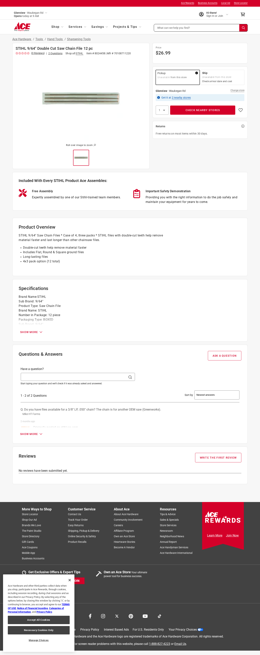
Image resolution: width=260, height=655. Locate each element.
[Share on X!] (117, 615)
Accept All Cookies (38, 619)
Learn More (214, 535)
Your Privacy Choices (183, 629)
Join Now (232, 535)
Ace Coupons (29, 547)
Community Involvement (128, 519)
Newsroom (166, 530)
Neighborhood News (172, 536)
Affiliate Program (124, 530)
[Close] (69, 580)
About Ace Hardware (126, 514)
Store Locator (241, 3)
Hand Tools (55, 39)
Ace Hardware (22, 39)
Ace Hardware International (176, 552)
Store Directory (30, 536)
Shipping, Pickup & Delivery (83, 530)
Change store (237, 90)
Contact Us (74, 514)
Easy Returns (76, 525)
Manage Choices (39, 640)
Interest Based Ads (116, 629)
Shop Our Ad (29, 519)
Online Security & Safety (82, 536)
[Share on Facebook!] (90, 615)
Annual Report (168, 541)
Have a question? (32, 369)
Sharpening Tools (79, 39)
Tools (39, 39)
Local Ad (225, 3)
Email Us (180, 643)
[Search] (243, 28)
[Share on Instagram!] (103, 615)
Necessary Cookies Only (38, 630)
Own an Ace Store (124, 536)
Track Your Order (78, 519)
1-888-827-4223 (159, 643)
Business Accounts (207, 3)
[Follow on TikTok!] (159, 615)
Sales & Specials (169, 519)
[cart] (244, 14)
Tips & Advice (167, 514)
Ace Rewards (187, 3)
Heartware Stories (124, 541)
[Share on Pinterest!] (131, 615)
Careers (118, 525)
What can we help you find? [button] (173, 27)
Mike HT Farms (31, 414)
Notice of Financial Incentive (32, 608)
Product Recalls (77, 541)
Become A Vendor (124, 547)
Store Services (168, 525)
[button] (201, 28)
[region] (38, 613)
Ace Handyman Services (174, 547)
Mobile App (28, 552)
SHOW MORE (29, 332)
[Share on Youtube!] (145, 615)
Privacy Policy (89, 629)
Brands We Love (31, 525)
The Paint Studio (31, 530)
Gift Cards (28, 541)
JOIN (76, 580)
